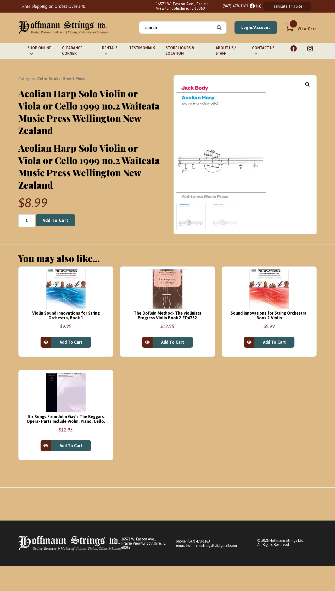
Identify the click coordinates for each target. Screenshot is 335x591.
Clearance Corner (72, 51)
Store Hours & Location (180, 51)
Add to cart (55, 220)
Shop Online (39, 48)
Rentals (110, 48)
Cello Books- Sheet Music (61, 78)
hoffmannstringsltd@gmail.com (211, 545)
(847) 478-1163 (236, 6)
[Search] (219, 27)
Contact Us (263, 48)
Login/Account (255, 27)
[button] (307, 84)
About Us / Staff (226, 51)
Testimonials (142, 48)
